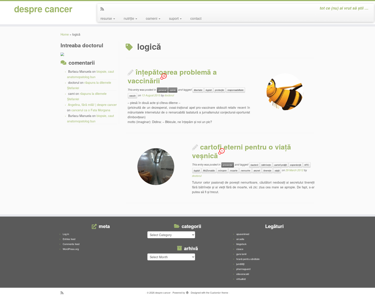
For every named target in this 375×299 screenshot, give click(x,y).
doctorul (169, 95)
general (162, 90)
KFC (306, 164)
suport (174, 18)
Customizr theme (219, 292)
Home (65, 34)
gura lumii (241, 254)
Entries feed (69, 239)
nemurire (245, 170)
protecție (219, 90)
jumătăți (240, 264)
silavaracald (242, 274)
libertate (198, 90)
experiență (295, 164)
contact (195, 18)
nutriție (129, 18)
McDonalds (209, 170)
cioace (239, 249)
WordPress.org (71, 249)
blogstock (241, 244)
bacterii (254, 164)
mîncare (222, 170)
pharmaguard (243, 269)
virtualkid (241, 279)
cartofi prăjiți (280, 164)
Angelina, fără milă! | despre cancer (92, 104)
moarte (233, 170)
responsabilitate (235, 90)
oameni (152, 18)
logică (209, 90)
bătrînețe (266, 164)
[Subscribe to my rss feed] (103, 9)
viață (277, 170)
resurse (106, 18)
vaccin (132, 95)
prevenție (227, 164)
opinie (173, 90)
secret (257, 170)
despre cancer (43, 8)
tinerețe (267, 170)
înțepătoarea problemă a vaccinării (172, 76)
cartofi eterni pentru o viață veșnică (241, 151)
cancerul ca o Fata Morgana (90, 110)
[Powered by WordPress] (187, 291)
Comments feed (71, 244)
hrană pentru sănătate (248, 259)
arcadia (240, 239)
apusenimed (242, 234)
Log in (66, 234)
